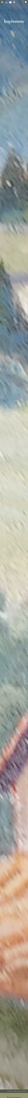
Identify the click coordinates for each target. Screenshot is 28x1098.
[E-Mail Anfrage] (10, 2)
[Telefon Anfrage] (6, 2)
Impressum (14, 21)
